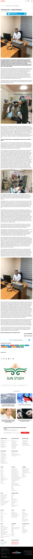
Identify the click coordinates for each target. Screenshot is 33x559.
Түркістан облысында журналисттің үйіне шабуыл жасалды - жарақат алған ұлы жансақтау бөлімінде (8, 421)
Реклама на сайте (2, 556)
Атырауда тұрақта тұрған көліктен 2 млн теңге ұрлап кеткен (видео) (24, 421)
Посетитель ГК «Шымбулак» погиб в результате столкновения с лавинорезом (8, 405)
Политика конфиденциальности (7, 556)
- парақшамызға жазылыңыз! (16, 340)
